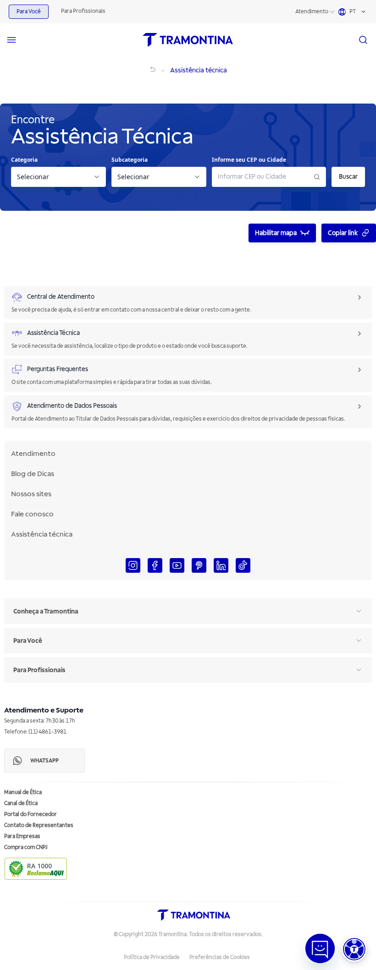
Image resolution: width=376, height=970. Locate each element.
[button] (354, 949)
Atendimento (311, 12)
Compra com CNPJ (26, 847)
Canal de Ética (21, 803)
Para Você (29, 12)
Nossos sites (31, 494)
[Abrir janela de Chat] (320, 948)
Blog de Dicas (32, 474)
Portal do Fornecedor (30, 814)
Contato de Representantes (38, 825)
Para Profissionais (83, 11)
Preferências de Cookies (219, 957)
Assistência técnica (41, 534)
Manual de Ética (23, 792)
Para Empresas (22, 836)
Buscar (348, 176)
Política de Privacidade (152, 957)
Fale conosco (32, 514)
